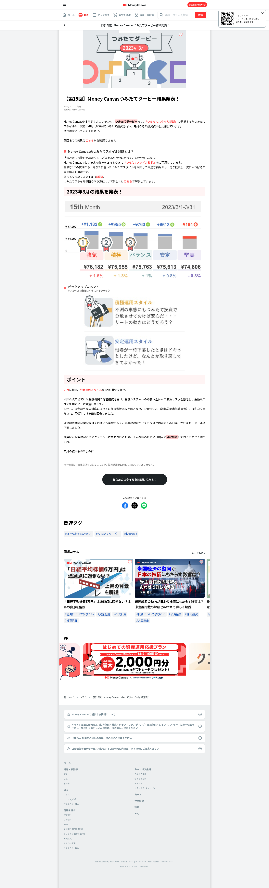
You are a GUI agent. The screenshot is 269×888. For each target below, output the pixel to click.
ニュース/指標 (70, 799)
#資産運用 (103, 614)
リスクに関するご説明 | (143, 861)
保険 (66, 824)
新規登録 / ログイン (197, 4)
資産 (66, 773)
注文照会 (139, 800)
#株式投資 (120, 614)
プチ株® (67, 819)
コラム (83, 697)
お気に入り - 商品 (71, 847)
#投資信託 (71, 620)
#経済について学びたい (79, 614)
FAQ (136, 813)
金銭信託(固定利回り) (73, 829)
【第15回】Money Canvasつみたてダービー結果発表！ (121, 697)
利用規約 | (156, 861)
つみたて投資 (140, 778)
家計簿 (67, 783)
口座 (66, 778)
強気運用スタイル (91, 390)
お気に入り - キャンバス (145, 788)
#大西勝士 (142, 620)
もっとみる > (198, 553)
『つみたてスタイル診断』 (162, 121)
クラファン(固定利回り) (74, 833)
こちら (89, 140)
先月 (66, 390)
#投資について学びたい (150, 614)
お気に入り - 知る (71, 803)
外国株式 (67, 838)
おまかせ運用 (69, 843)
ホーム (71, 697)
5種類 (99, 177)
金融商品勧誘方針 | (102, 861)
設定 (136, 807)
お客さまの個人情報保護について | (122, 861)
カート (138, 794)
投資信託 (67, 814)
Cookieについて (167, 861)
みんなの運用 (140, 773)
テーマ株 (138, 783)
